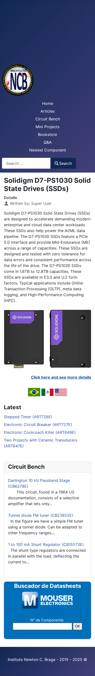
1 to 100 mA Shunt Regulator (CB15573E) (46, 544)
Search (65, 163)
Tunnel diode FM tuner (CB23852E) (40, 515)
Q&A (48, 142)
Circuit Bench (47, 119)
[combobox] (26, 163)
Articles (47, 111)
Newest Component (47, 150)
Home (47, 103)
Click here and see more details (61, 377)
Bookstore (47, 134)
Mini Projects (47, 126)
